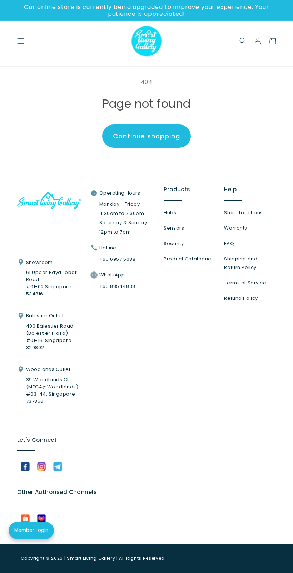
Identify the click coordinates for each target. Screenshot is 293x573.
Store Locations (243, 212)
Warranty (235, 228)
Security (174, 243)
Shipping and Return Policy (240, 263)
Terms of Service (245, 282)
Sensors (174, 228)
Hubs (170, 212)
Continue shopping (146, 136)
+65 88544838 (117, 286)
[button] (20, 41)
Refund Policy (241, 298)
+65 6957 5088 (117, 259)
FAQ (229, 243)
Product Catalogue (188, 258)
